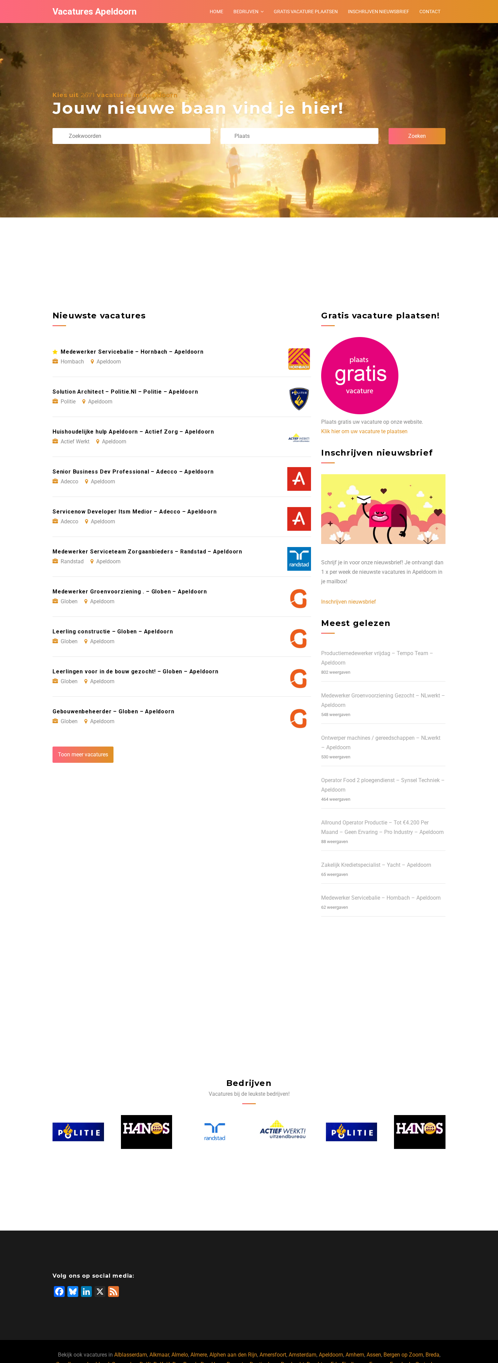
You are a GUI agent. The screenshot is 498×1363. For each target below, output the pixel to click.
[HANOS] (78, 1132)
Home (216, 11)
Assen (374, 1354)
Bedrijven (245, 11)
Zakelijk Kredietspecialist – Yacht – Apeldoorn (376, 865)
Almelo (179, 1354)
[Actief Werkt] (215, 1132)
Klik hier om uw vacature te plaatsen (364, 431)
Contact (429, 11)
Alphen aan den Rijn (233, 1354)
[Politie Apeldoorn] (283, 1132)
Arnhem (355, 1354)
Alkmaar (159, 1354)
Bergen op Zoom (403, 1354)
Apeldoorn (331, 1354)
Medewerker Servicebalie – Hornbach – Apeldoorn (381, 898)
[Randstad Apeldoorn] (146, 1131)
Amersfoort (273, 1354)
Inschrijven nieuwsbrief (378, 11)
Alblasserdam (130, 1354)
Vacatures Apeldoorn (95, 11)
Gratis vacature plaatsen (306, 11)
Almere (198, 1354)
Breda (432, 1354)
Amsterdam (302, 1354)
